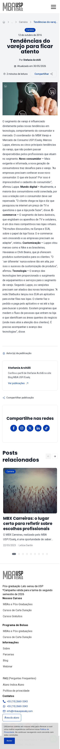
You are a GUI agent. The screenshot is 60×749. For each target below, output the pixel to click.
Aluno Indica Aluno (13, 684)
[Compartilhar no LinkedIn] (38, 428)
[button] (54, 7)
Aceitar (9, 741)
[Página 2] (19, 554)
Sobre (6, 648)
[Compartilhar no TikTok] (46, 428)
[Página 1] (14, 554)
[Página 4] (27, 554)
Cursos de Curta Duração (17, 610)
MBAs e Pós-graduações (17, 631)
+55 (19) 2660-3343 (17, 701)
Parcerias (8, 654)
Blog (5, 660)
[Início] (3, 22)
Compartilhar (41, 74)
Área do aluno (11, 717)
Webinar (7, 666)
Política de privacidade (16, 690)
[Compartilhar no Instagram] (21, 428)
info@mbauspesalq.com (20, 711)
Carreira (23, 22)
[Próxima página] (55, 456)
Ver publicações (16, 383)
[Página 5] (31, 554)
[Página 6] (35, 554)
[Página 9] (47, 554)
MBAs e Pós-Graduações (17, 604)
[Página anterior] (48, 456)
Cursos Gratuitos (12, 616)
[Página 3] (23, 554)
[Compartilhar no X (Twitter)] (30, 428)
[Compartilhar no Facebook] (13, 428)
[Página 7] (39, 554)
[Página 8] (43, 554)
